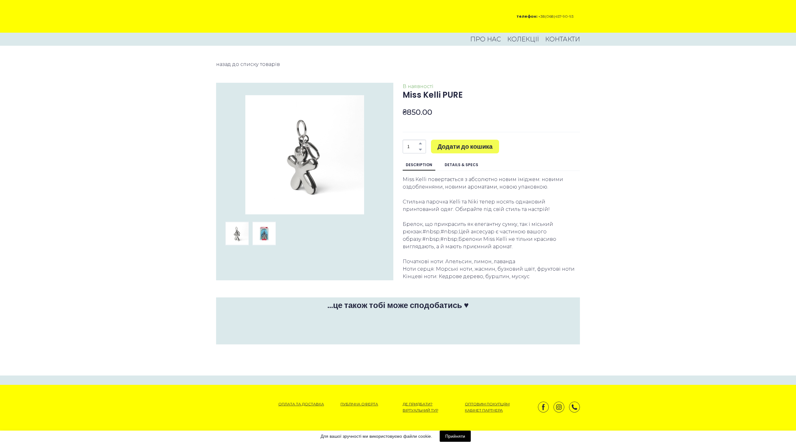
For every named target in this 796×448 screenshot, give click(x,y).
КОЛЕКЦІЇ (523, 39)
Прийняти (455, 436)
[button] (420, 143)
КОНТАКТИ (562, 39)
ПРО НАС (485, 39)
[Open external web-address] (238, 16)
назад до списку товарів (248, 64)
